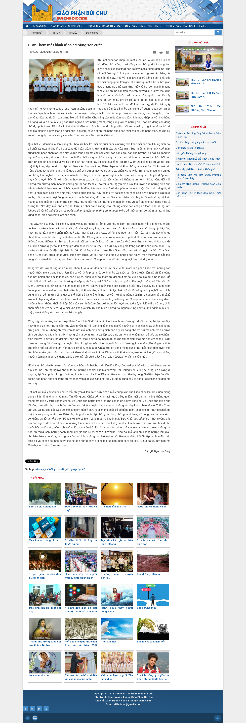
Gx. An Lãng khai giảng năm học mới (196, 142)
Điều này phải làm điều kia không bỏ (195, 169)
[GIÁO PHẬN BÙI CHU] (67, 12)
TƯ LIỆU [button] (168, 26)
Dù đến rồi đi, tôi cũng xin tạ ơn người (81, 542)
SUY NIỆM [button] (153, 26)
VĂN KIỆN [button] (138, 26)
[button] (198, 58)
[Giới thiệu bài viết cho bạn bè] (155, 51)
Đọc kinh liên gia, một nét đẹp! (45, 609)
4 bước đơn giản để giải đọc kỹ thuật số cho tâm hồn (81, 611)
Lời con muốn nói (39, 675)
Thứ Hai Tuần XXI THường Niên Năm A (205, 108)
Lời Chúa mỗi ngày (199, 42)
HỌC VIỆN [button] (93, 26)
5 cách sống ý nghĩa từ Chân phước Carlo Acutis (153, 677)
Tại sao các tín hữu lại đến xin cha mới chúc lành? (81, 677)
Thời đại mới (108, 641)
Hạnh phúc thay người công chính (117, 609)
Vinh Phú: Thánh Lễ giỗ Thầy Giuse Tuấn (198, 158)
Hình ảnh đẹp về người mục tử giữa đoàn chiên (81, 576)
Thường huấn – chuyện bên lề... (117, 576)
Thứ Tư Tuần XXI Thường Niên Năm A (205, 81)
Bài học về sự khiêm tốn (151, 641)
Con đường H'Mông (148, 574)
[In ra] (161, 51)
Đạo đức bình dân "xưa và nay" (81, 508)
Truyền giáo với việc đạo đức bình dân (45, 576)
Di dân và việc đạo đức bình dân (153, 542)
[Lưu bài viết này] (168, 51)
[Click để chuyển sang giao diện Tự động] (27, 717)
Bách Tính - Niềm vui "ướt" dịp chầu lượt (198, 164)
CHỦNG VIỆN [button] (75, 26)
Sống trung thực (146, 607)
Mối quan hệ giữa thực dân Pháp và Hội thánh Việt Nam (81, 645)
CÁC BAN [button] (123, 26)
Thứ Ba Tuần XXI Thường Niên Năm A (205, 95)
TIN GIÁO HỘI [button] (39, 26)
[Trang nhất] (27, 26)
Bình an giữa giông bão (43, 506)
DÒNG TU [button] (107, 26)
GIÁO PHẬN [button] (57, 26)
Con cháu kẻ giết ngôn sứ (190, 147)
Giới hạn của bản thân (114, 506)
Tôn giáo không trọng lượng (191, 153)
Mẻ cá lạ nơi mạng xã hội (44, 540)
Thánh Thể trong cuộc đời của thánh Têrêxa (45, 643)
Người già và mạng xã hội (152, 506)
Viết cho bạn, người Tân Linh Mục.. (117, 677)
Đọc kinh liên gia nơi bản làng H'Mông (117, 542)
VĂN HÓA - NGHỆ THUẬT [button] (190, 26)
